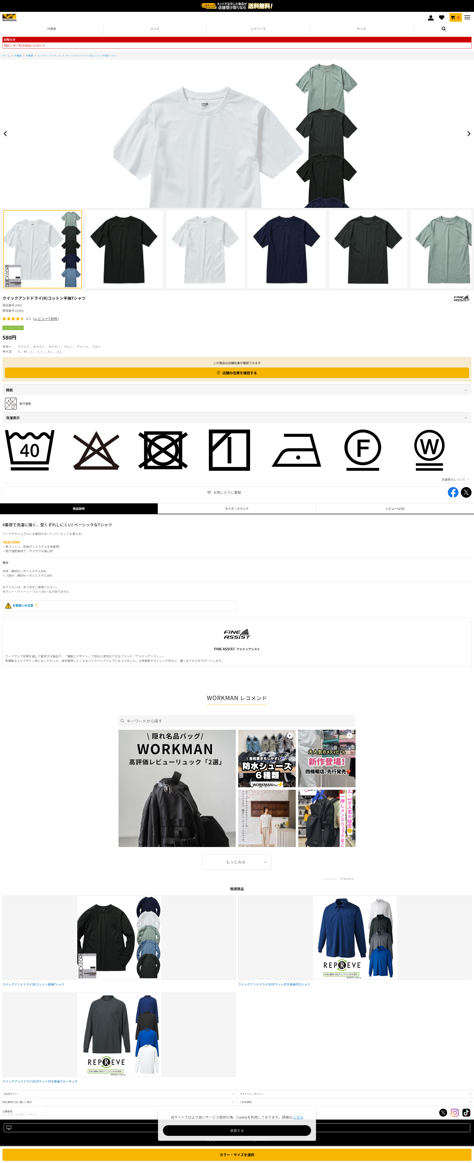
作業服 (51, 28)
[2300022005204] (368, 249)
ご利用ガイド (9, 1094)
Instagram (455, 1113)
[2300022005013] (124, 249)
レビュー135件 (46, 318)
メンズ (154, 28)
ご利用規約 (245, 1102)
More (237, 861)
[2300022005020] (42, 249)
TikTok (466, 1113)
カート (458, 17)
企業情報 (20, 1112)
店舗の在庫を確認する (239, 372)
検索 (443, 28)
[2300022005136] (287, 249)
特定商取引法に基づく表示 (17, 1102)
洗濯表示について (453, 479)
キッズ (361, 28)
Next (468, 134)
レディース (258, 28)
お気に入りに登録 (227, 492)
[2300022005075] (205, 249)
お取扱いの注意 (23, 605)
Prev (6, 134)
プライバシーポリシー (251, 1094)
